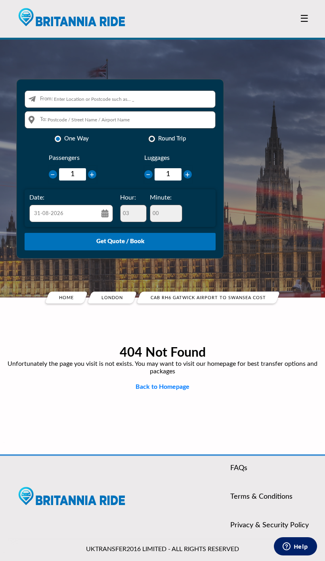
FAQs (238, 468)
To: (43, 119)
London (112, 298)
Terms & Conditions (261, 496)
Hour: (128, 197)
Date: (36, 197)
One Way (76, 139)
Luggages (157, 158)
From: (46, 99)
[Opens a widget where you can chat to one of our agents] (295, 547)
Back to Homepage (162, 387)
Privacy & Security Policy (269, 525)
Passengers (64, 158)
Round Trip (172, 139)
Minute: (161, 197)
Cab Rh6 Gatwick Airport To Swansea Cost (208, 298)
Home (66, 298)
